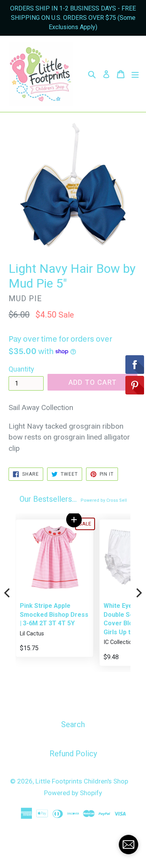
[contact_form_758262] (128, 844)
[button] (74, 519)
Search (73, 724)
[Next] (138, 592)
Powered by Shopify (73, 793)
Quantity (21, 369)
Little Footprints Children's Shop (81, 781)
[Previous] (8, 592)
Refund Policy (73, 753)
